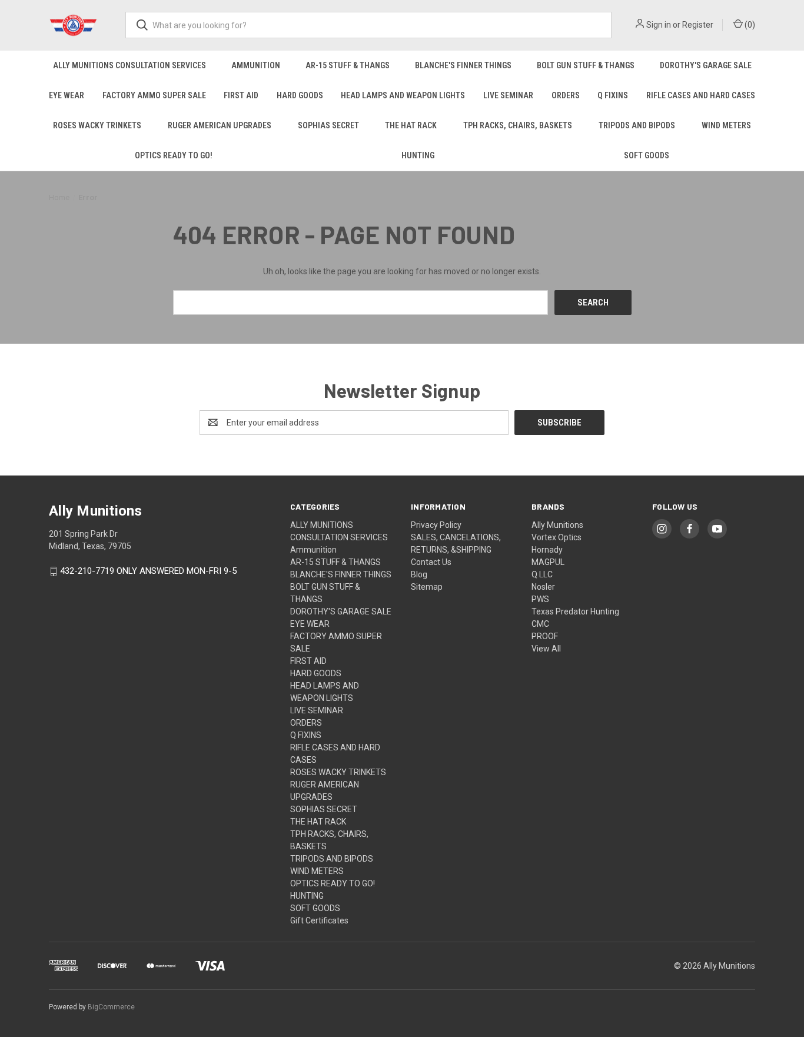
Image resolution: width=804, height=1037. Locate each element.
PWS (540, 599)
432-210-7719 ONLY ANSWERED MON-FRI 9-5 (148, 571)
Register (697, 24)
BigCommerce (111, 1007)
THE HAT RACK (411, 125)
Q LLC (542, 574)
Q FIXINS (612, 95)
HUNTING (417, 155)
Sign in (658, 24)
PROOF (544, 636)
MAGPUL (547, 562)
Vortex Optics (556, 537)
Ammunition (255, 65)
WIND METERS (726, 125)
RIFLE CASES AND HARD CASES (700, 95)
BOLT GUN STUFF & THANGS (585, 65)
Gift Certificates (319, 920)
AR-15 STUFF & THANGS (347, 65)
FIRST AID (241, 95)
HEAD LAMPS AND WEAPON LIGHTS (403, 95)
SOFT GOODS (646, 155)
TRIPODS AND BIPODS (637, 125)
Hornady (547, 549)
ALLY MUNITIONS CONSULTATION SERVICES (129, 65)
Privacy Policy (436, 525)
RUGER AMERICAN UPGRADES (219, 125)
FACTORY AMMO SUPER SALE (154, 95)
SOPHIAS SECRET (328, 125)
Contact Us (431, 562)
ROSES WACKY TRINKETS (97, 125)
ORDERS (565, 95)
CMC (540, 624)
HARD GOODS (300, 95)
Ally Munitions (557, 525)
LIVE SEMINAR (508, 95)
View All (546, 648)
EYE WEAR (66, 95)
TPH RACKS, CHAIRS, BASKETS (517, 125)
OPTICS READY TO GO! (173, 155)
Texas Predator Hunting (575, 611)
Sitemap (427, 586)
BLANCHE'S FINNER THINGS (463, 65)
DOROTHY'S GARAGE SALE (706, 65)
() (749, 24)
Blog (419, 574)
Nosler (543, 586)
